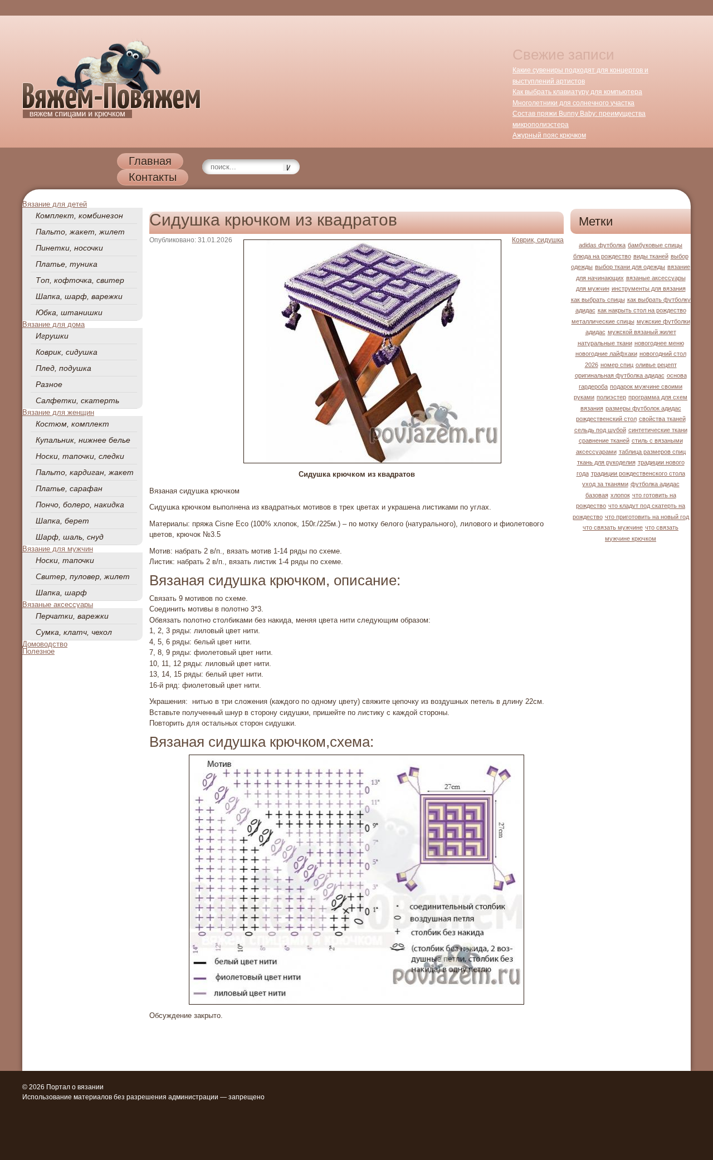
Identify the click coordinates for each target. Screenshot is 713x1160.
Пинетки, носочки (69, 247)
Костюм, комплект (72, 423)
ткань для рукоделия (606, 462)
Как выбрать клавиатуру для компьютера (577, 92)
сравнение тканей (604, 440)
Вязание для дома (53, 324)
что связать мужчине (613, 527)
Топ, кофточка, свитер (80, 280)
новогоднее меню (659, 343)
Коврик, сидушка (66, 351)
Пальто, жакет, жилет (80, 231)
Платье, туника (66, 264)
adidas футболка (602, 245)
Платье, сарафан (69, 488)
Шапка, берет (62, 520)
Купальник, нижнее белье (83, 439)
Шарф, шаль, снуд (70, 536)
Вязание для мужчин (57, 548)
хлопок (620, 495)
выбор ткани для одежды (630, 266)
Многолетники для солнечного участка (573, 103)
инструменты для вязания (649, 288)
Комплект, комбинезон (79, 215)
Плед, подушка (63, 368)
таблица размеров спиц (652, 451)
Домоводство (44, 644)
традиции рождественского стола (638, 473)
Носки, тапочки (65, 560)
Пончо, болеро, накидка (80, 504)
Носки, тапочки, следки (80, 456)
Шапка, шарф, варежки (79, 296)
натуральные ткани (605, 343)
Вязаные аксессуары (57, 604)
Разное (49, 384)
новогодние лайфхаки (606, 353)
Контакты (153, 177)
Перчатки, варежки (72, 615)
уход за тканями (605, 484)
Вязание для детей (54, 204)
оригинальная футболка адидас (620, 375)
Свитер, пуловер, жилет (83, 576)
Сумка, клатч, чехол (74, 632)
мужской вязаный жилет (642, 332)
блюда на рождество (602, 256)
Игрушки (52, 335)
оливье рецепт (656, 364)
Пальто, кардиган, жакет (85, 472)
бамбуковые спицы (655, 245)
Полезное (38, 651)
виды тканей (650, 256)
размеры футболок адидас (643, 408)
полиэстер (611, 397)
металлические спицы (603, 321)
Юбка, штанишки (69, 312)
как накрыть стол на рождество (642, 310)
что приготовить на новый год (647, 516)
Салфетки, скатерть (77, 400)
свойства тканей (662, 418)
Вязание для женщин (58, 412)
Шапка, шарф (61, 592)
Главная (150, 161)
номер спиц (616, 364)
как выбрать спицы (598, 299)
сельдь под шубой (600, 430)
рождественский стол (606, 418)
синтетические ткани (657, 430)
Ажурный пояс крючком (549, 135)
